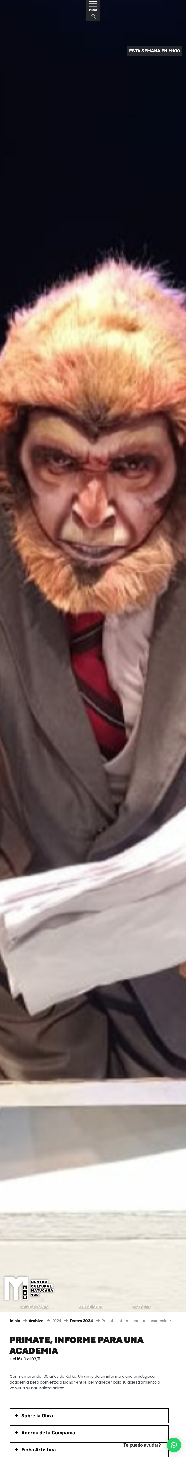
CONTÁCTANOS (34, 1306)
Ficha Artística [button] (38, 1449)
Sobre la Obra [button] (37, 1416)
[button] (174, 1445)
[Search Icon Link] (93, 17)
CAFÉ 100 (141, 1306)
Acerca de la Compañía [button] (48, 1433)
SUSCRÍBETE (90, 1306)
